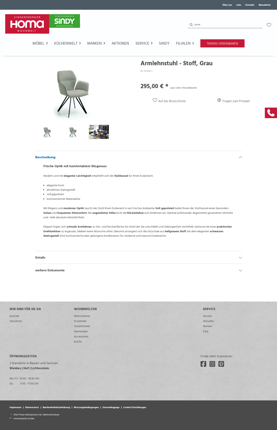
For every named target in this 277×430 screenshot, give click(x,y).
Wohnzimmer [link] (82, 316)
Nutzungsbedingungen (86, 407)
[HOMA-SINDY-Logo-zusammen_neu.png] (43, 25)
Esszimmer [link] (80, 321)
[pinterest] (221, 364)
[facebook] (203, 364)
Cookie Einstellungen (134, 407)
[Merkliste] (269, 25)
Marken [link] (207, 326)
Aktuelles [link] (208, 321)
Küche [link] (78, 341)
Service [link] (207, 316)
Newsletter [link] (265, 4)
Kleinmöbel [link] (80, 331)
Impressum (15, 407)
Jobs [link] (238, 4)
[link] (271, 113)
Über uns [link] (227, 4)
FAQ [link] (205, 331)
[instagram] (212, 364)
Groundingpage (111, 407)
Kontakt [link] (249, 4)
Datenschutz (32, 407)
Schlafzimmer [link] (82, 326)
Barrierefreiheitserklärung (56, 407)
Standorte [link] (16, 321)
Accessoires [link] (81, 336)
